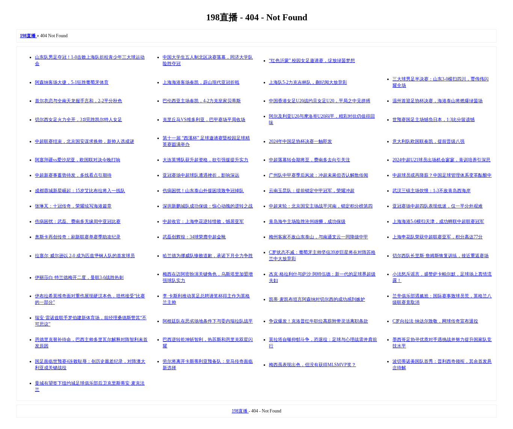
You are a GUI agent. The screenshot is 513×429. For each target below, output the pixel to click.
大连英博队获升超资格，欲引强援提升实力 (205, 159)
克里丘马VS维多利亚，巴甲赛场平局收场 (204, 119)
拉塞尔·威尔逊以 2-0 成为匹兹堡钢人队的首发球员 (85, 255)
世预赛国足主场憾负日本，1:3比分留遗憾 (433, 119)
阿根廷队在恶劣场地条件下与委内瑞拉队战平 (208, 321)
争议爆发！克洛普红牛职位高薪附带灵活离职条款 (318, 321)
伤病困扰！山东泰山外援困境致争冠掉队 (203, 190)
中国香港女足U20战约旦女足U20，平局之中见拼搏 (319, 100)
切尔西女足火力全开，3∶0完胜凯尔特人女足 (78, 119)
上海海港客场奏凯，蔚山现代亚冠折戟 (201, 82)
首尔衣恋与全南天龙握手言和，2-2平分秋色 (78, 100)
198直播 (240, 411)
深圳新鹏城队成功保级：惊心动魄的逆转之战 (208, 206)
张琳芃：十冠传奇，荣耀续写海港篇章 (73, 206)
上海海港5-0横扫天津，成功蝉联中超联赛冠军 (438, 221)
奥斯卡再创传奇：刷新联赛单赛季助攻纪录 (78, 237)
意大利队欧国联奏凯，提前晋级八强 (428, 141)
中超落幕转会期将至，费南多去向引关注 (309, 159)
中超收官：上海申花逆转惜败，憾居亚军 (203, 221)
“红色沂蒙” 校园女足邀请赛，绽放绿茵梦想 (312, 60)
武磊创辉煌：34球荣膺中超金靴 (194, 237)
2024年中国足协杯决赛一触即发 (300, 141)
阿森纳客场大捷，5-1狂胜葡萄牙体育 (72, 82)
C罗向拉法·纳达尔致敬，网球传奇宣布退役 (435, 321)
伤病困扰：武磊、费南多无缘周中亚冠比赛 (78, 221)
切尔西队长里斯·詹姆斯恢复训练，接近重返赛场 (440, 255)
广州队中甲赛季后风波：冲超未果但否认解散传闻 (318, 175)
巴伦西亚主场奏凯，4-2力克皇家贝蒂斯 (202, 100)
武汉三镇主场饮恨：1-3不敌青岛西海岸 (431, 190)
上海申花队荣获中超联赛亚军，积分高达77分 (437, 237)
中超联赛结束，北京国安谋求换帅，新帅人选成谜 (84, 141)
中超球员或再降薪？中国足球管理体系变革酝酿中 (442, 175)
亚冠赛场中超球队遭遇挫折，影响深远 (201, 175)
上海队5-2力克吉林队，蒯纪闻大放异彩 (308, 82)
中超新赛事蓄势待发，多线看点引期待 (73, 175)
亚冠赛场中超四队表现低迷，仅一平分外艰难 (437, 206)
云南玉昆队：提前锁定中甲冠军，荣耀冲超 (312, 190)
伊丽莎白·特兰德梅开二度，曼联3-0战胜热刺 (79, 277)
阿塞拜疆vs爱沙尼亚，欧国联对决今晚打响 (77, 159)
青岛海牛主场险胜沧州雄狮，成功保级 (307, 221)
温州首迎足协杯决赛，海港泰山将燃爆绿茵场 (437, 100)
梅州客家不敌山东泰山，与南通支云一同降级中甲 (318, 237)
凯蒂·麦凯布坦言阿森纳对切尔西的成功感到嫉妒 (317, 299)
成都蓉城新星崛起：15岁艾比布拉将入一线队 (80, 190)
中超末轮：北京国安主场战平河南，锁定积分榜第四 (321, 206)
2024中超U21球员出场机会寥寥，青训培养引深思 (441, 159)
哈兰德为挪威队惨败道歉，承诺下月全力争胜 (208, 255)
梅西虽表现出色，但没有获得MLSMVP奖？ (312, 364)
